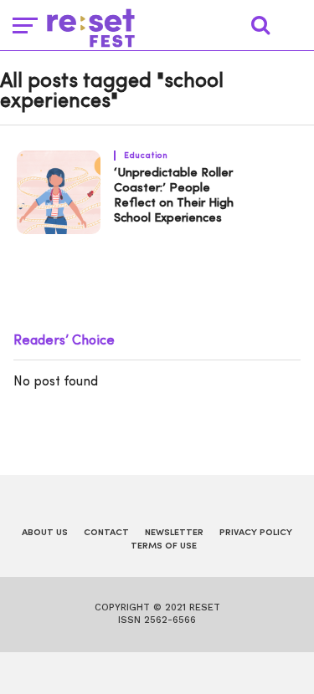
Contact (106, 533)
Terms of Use (164, 546)
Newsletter (174, 533)
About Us (45, 533)
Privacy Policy (255, 533)
